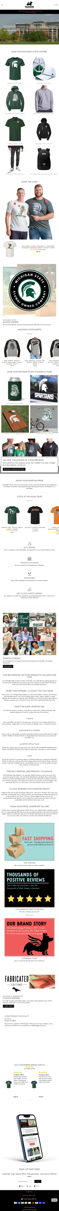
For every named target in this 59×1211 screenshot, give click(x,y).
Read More (8, 666)
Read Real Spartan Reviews (14, 469)
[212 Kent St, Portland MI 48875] (29, 1035)
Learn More (29, 915)
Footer (29, 1192)
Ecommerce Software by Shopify (29, 1209)
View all (29, 333)
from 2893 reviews (29, 1069)
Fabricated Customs (20, 1001)
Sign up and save (29, 1195)
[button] (35, 249)
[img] (29, 1067)
